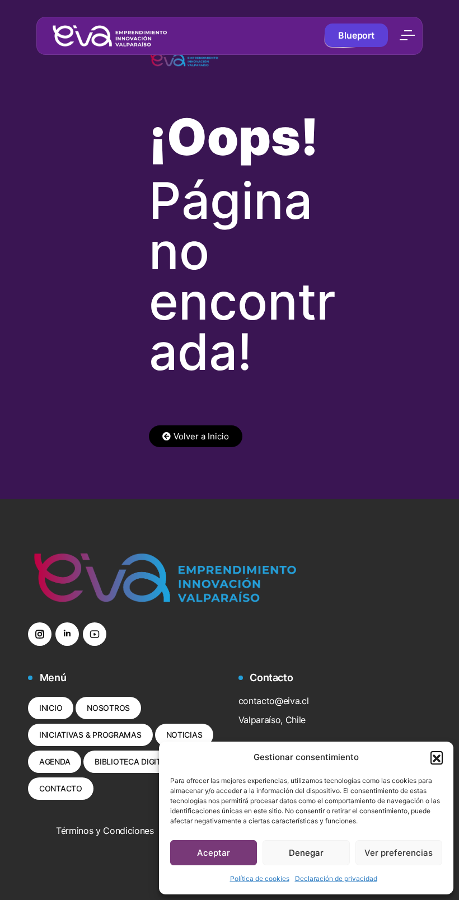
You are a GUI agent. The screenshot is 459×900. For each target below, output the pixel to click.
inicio (50, 707)
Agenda (54, 761)
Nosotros (108, 707)
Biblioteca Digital (132, 761)
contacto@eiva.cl (273, 700)
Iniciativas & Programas (90, 734)
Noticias (184, 734)
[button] (436, 757)
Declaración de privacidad (336, 878)
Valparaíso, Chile (272, 719)
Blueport (356, 35)
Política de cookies (259, 878)
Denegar (306, 852)
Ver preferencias (398, 852)
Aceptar (213, 852)
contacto (60, 788)
